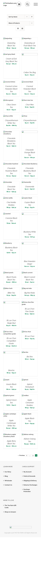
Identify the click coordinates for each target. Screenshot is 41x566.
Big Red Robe (29, 293)
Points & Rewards (29, 476)
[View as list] (22, 28)
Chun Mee (30, 105)
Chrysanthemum (29, 120)
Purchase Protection (27, 490)
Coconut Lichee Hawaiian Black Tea (11, 89)
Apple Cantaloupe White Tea (11, 423)
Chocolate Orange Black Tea (29, 152)
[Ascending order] (32, 17)
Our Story (8, 472)
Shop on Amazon (10, 512)
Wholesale (8, 480)
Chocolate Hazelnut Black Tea (11, 170)
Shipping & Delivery (30, 480)
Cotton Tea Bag (30, 72)
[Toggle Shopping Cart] (19, 4)
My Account (27, 472)
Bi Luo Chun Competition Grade (11, 341)
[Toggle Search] (27, 4)
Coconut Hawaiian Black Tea (30, 89)
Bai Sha (30, 357)
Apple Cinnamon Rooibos (30, 402)
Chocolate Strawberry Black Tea (11, 141)
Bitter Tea (11, 293)
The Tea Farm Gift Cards (10, 506)
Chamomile (29, 187)
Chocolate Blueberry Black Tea (30, 170)
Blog (6, 476)
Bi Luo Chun (29, 336)
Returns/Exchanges (30, 485)
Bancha (11, 370)
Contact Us (8, 485)
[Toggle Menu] (35, 4)
